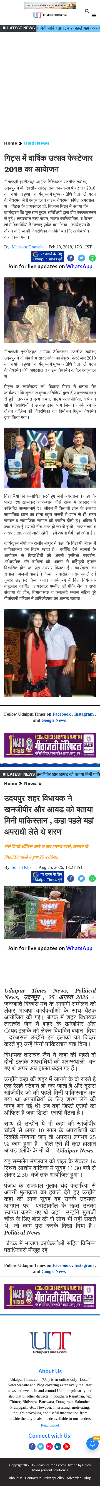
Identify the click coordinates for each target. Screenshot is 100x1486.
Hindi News (36, 143)
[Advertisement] (50, 86)
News (30, 783)
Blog (87, 1478)
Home (10, 143)
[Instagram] (49, 1446)
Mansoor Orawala (27, 247)
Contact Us (33, 1478)
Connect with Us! (50, 1435)
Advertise (74, 1478)
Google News (53, 720)
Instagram (84, 714)
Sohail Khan (23, 867)
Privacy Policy (54, 1478)
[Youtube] (66, 1446)
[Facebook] (32, 1446)
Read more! (50, 1425)
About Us (50, 1371)
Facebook (61, 714)
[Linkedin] (57, 1446)
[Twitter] (40, 1446)
